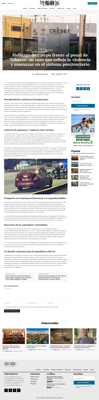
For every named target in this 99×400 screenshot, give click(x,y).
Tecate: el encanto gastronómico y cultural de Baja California (87, 184)
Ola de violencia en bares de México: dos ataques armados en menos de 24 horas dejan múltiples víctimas (18, 277)
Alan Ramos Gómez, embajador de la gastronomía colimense (86, 177)
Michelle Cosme (8, 351)
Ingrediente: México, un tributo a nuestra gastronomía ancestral (86, 171)
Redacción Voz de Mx (41, 74)
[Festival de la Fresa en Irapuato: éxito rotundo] (74, 164)
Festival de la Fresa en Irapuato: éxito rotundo (86, 164)
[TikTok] (14, 390)
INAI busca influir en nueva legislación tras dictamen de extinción (87, 158)
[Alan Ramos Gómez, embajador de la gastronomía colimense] (74, 177)
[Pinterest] (84, 88)
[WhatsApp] (88, 88)
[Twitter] (81, 88)
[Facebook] (77, 88)
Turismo (49, 387)
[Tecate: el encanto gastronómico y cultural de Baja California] (74, 183)
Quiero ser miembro (82, 105)
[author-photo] (4, 351)
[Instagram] (10, 390)
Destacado (50, 381)
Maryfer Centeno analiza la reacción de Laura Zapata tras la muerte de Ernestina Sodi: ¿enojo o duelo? (52, 277)
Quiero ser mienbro (83, 382)
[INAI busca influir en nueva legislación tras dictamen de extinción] (74, 157)
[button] (12, 3)
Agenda (50, 50)
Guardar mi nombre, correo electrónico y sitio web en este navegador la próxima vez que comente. (32, 307)
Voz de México (12, 377)
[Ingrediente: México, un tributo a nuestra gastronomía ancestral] (74, 170)
